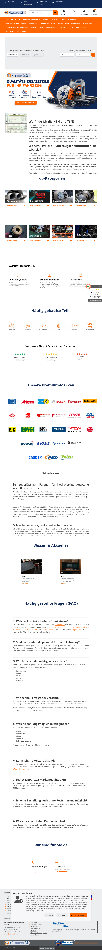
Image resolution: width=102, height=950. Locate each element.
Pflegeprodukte (48, 629)
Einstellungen (62, 915)
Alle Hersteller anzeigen (51, 473)
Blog (8, 896)
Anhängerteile (10, 19)
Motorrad (45, 23)
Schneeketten (51, 27)
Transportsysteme (79, 27)
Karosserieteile (31, 629)
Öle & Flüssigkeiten (72, 23)
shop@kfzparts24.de (11, 934)
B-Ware (45, 19)
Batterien (54, 19)
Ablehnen (49, 915)
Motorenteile (77, 627)
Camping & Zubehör (68, 19)
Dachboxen (34, 922)
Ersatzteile (33, 927)
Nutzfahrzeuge (57, 23)
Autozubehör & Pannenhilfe (29, 19)
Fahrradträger (35, 929)
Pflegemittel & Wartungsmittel (16, 27)
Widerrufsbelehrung (20, 769)
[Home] (15, 12)
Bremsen (52, 627)
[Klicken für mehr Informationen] (94, 51)
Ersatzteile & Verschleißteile (15, 23)
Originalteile (87, 23)
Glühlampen (33, 23)
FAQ (8, 900)
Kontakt (9, 902)
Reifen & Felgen (37, 27)
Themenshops (64, 27)
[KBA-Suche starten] (93, 55)
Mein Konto (10, 904)
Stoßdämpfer (67, 627)
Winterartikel (21, 31)
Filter (59, 627)
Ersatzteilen (60, 625)
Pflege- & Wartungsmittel (38, 933)
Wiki (8, 898)
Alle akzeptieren (80, 915)
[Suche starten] (55, 12)
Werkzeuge (9, 31)
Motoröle (33, 931)
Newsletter (10, 908)
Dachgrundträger (36, 924)
